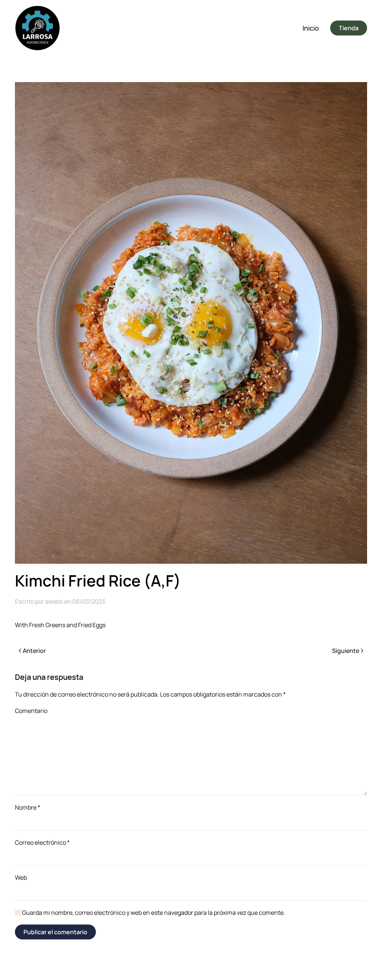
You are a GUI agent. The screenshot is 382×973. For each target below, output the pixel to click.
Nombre (27, 807)
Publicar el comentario (55, 932)
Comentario (31, 711)
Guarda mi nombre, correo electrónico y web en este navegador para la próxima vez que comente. (153, 912)
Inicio (311, 28)
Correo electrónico (42, 842)
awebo (54, 601)
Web (21, 877)
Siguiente (345, 651)
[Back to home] (37, 28)
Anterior (34, 651)
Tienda (348, 28)
